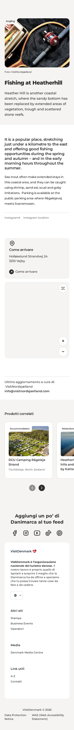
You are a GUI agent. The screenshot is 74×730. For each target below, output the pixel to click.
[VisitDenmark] (24, 551)
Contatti (16, 681)
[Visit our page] (26, 533)
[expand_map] (63, 288)
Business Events (22, 623)
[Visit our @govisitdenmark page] (48, 533)
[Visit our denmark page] (14, 533)
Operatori (17, 629)
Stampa (16, 618)
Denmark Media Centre (27, 652)
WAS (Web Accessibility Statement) (48, 717)
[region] (37, 320)
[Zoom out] (63, 351)
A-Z (13, 676)
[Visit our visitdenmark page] (37, 533)
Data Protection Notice (15, 717)
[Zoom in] (63, 341)
